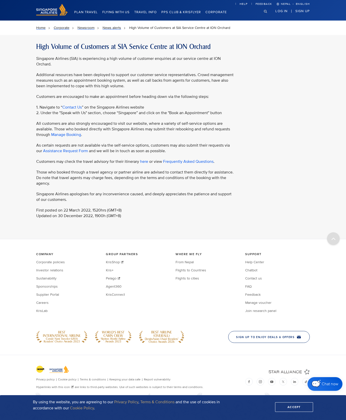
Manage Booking (66, 134)
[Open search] (268, 15)
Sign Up (302, 11)
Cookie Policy (82, 408)
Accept (294, 407)
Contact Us (72, 107)
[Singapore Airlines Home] (52, 14)
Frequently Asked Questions (188, 161)
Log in (281, 11)
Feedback (264, 4)
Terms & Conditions (157, 402)
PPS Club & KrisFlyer (181, 12)
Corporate (216, 12)
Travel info (145, 12)
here (144, 161)
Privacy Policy (126, 402)
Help (244, 4)
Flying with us (116, 12)
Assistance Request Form (65, 150)
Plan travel (86, 12)
